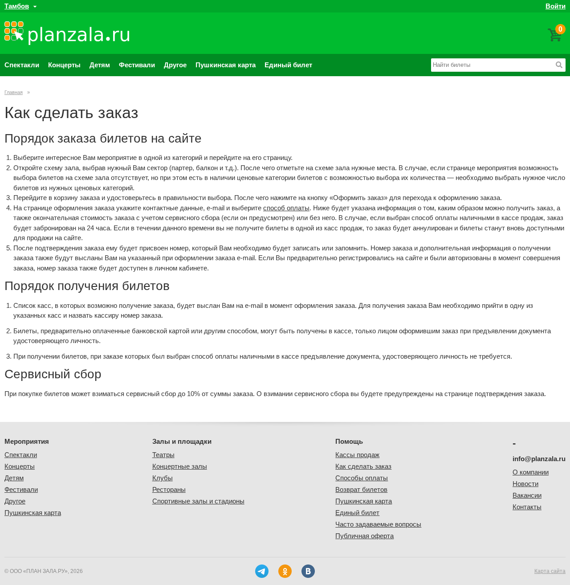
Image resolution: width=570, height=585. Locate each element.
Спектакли (21, 65)
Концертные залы (179, 466)
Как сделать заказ (363, 466)
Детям (100, 65)
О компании (531, 472)
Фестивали (137, 65)
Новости (525, 483)
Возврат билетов (361, 489)
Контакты (527, 507)
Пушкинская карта (225, 65)
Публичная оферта (364, 536)
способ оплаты (286, 208)
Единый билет (288, 65)
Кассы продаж (357, 454)
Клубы (162, 478)
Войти (556, 6)
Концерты (64, 65)
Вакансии (527, 495)
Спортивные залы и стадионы (198, 501)
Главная (13, 92)
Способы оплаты (361, 478)
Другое (175, 65)
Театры (163, 454)
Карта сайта (550, 571)
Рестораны (169, 489)
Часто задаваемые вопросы (378, 524)
